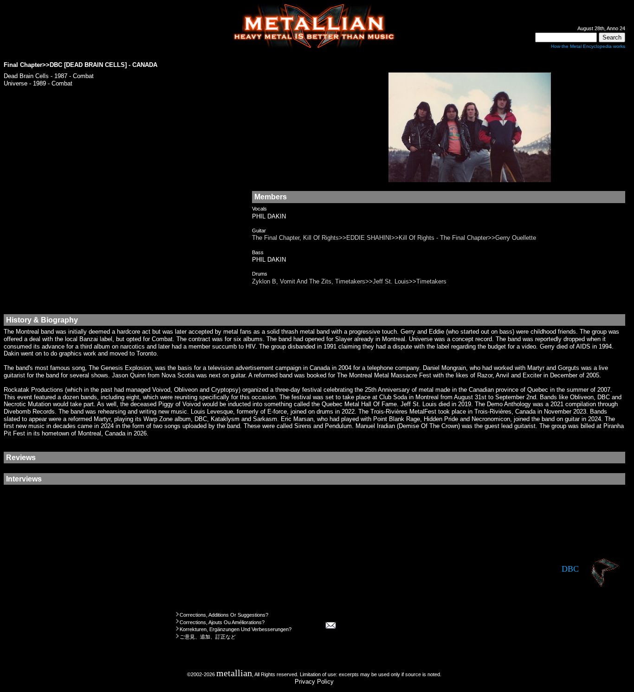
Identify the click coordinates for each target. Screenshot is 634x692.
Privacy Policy (314, 681)
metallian (234, 673)
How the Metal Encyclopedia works (588, 46)
